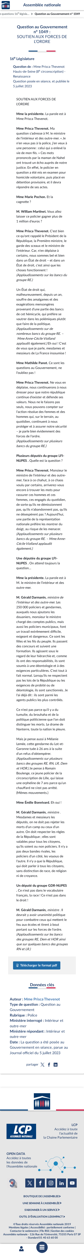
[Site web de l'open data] (42, 1160)
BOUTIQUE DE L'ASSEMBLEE (41, 1196)
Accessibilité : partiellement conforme (52, 1227)
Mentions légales (19, 1227)
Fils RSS (44, 1231)
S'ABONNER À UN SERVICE (40, 1210)
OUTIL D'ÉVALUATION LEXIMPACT (41, 1217)
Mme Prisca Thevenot (42, 999)
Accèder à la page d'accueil (6, 5)
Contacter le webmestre (24, 1231)
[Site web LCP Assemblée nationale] (42, 1131)
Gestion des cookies (62, 1231)
